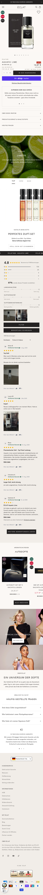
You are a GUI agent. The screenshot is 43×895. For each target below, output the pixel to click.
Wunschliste (6, 779)
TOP (13, 181)
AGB (3, 792)
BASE (29, 181)
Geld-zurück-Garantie (9, 769)
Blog (3, 822)
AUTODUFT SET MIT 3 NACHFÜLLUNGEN (14, 586)
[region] (21, 736)
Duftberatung (6, 776)
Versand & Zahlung (8, 805)
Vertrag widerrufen (8, 782)
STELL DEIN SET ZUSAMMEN (21, 246)
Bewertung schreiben (21, 330)
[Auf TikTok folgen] (19, 856)
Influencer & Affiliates (9, 832)
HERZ (21, 181)
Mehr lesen (7, 462)
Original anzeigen (29, 520)
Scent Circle (6, 828)
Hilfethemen (6, 799)
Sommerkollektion (8, 819)
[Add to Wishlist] (38, 12)
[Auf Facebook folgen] (3, 856)
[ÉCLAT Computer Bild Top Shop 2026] (21, 873)
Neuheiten (18, 640)
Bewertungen (6, 825)
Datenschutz (6, 796)
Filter (21, 325)
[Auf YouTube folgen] (13, 856)
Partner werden (7, 835)
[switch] (4, 891)
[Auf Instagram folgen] (8, 856)
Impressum (5, 809)
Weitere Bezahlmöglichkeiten (21, 83)
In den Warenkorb (27, 73)
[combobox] (21, 759)
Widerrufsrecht (7, 802)
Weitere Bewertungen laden (21, 531)
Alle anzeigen (21, 602)
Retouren (5, 773)
